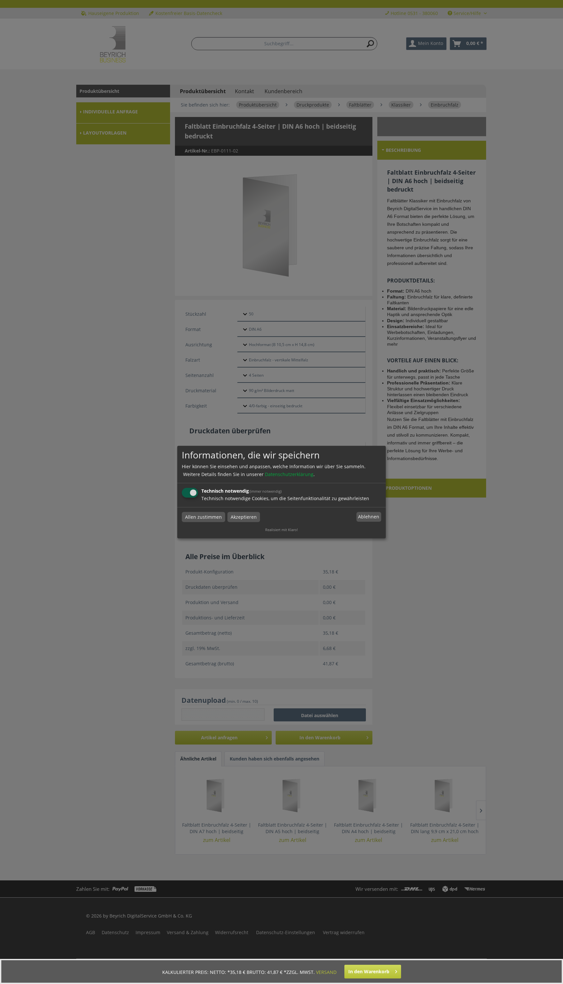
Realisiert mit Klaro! (281, 529)
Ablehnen (368, 517)
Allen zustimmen (203, 517)
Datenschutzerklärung (289, 474)
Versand (326, 972)
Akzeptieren (244, 517)
